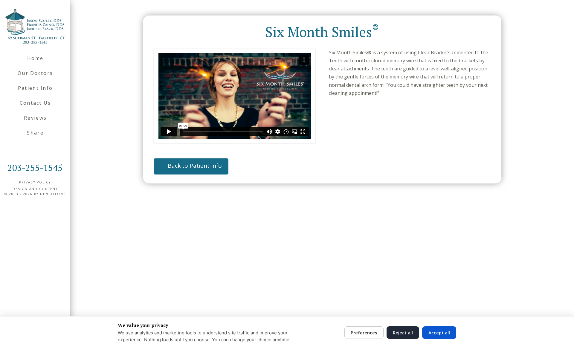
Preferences (364, 333)
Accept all (439, 333)
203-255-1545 (34, 168)
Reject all (403, 333)
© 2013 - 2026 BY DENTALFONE (35, 194)
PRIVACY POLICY (35, 182)
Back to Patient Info (195, 165)
